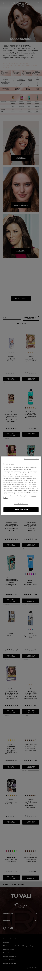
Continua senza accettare (31, 459)
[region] (21, 485)
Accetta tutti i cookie (21, 509)
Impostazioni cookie (21, 504)
